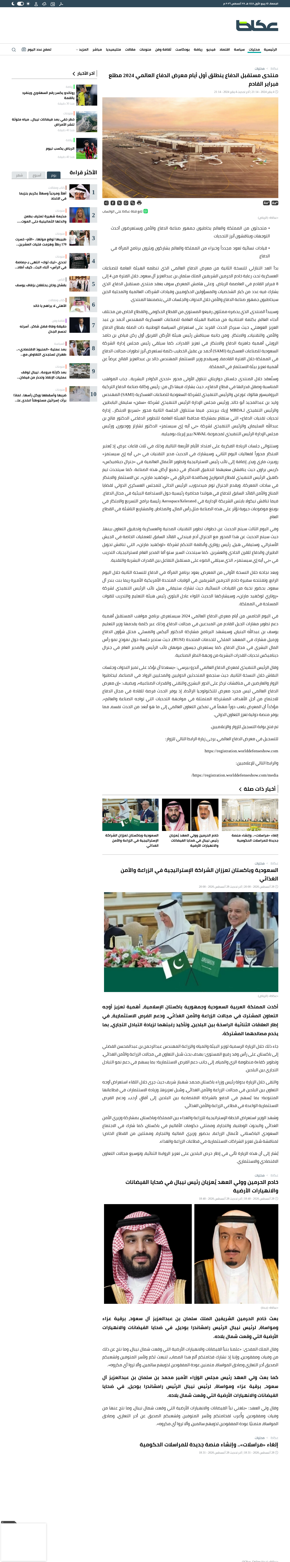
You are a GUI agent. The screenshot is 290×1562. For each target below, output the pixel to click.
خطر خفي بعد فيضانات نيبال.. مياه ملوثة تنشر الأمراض (43, 122)
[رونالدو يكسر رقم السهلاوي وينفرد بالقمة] (86, 95)
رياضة (198, 49)
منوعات (145, 49)
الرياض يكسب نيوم (60, 148)
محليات (254, 49)
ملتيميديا (113, 49)
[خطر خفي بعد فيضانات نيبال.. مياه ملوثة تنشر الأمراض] (86, 121)
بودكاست (182, 49)
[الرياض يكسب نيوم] (86, 148)
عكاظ (271, 68)
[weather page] (44, 3)
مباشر (97, 49)
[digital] (61, 3)
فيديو (210, 49)
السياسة (59, 344)
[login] (36, 3)
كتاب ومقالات (56, 188)
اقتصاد (225, 49)
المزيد (83, 49)
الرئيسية (270, 49)
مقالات (130, 49)
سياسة (239, 49)
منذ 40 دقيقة (66, 130)
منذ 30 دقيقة (66, 103)
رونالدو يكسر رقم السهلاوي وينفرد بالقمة (48, 95)
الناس (61, 279)
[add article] (53, 3)
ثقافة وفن (163, 49)
